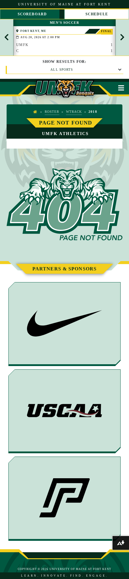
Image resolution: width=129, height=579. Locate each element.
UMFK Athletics (65, 133)
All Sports (61, 69)
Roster (52, 111)
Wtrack (74, 111)
